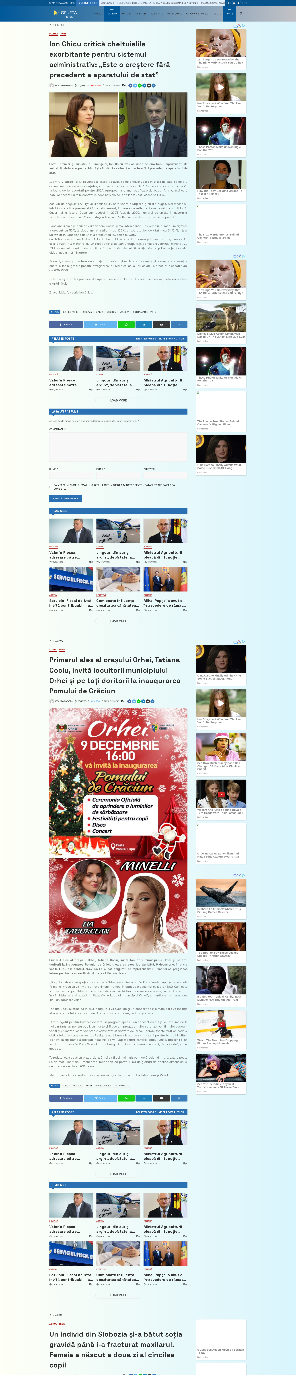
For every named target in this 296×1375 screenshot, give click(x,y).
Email (100, 469)
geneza (99, 312)
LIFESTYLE (101, 595)
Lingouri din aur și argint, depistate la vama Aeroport (114, 382)
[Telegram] (239, 3)
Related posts (146, 338)
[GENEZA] (65, 14)
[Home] (50, 25)
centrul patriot (71, 312)
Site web (149, 469)
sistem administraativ (144, 312)
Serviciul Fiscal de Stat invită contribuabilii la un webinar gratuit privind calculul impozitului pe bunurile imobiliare (70, 603)
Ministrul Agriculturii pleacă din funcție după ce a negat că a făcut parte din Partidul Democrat (163, 382)
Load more (118, 400)
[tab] (146, 338)
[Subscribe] (244, 3)
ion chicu (111, 312)
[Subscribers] (234, 3)
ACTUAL (100, 375)
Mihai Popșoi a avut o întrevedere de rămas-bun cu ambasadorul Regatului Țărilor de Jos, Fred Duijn (164, 603)
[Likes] (228, 3)
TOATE (63, 34)
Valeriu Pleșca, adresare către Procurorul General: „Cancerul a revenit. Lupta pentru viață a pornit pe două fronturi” (68, 382)
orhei (89, 1085)
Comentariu (58, 429)
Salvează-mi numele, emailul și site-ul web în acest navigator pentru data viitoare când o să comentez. (114, 486)
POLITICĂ (59, 25)
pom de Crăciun (103, 1085)
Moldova (124, 312)
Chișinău (87, 312)
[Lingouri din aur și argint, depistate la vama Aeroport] (118, 358)
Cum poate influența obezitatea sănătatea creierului (116, 603)
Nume (53, 469)
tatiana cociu (122, 1085)
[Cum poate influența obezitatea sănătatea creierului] (118, 579)
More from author (171, 338)
